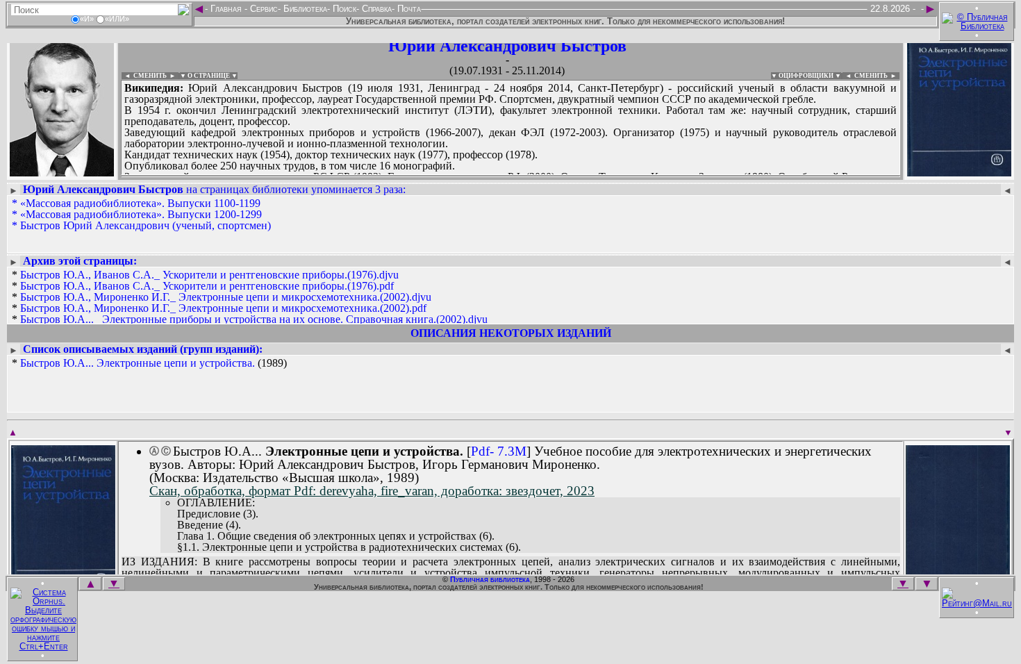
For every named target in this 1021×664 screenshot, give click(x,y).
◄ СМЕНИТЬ (144, 75)
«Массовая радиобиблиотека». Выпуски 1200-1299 (141, 214)
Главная (226, 8)
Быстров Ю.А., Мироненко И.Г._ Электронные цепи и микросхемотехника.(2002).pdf (223, 308)
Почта (408, 8)
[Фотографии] (62, 172)
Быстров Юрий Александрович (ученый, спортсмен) (145, 225)
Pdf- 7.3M (498, 451)
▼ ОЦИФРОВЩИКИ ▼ (806, 75)
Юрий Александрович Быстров (507, 46)
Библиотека (304, 8)
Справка (375, 8)
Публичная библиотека (490, 579)
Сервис (262, 8)
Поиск (343, 8)
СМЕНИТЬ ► (876, 75)
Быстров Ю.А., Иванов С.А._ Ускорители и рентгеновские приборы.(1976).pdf (207, 286)
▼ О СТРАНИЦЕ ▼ (209, 75)
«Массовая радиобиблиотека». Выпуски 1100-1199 (140, 203)
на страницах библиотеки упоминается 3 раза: (214, 189)
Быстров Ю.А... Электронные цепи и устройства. (137, 363)
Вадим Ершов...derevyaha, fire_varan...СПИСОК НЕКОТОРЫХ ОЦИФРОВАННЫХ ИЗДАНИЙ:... (458, 176)
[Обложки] (959, 172)
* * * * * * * (250, 308)
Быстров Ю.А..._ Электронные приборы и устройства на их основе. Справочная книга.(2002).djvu (254, 319)
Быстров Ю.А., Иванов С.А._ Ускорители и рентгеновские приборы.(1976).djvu (209, 275)
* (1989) (149, 363)
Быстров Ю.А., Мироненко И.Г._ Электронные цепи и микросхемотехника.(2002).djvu (225, 297)
